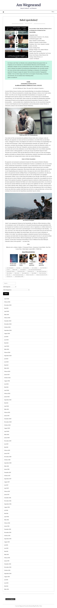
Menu (53, 11)
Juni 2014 (6, 583)
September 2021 (7, 399)
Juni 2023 (6, 361)
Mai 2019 (6, 447)
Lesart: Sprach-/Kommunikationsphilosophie (35, 269)
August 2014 (7, 576)
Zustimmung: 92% (9, 276)
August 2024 (7, 333)
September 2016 (7, 504)
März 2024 (6, 349)
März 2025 (6, 314)
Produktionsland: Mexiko (21, 271)
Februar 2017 (7, 491)
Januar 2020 (7, 437)
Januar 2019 (6, 453)
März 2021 (6, 409)
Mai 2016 (6, 513)
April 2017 (6, 488)
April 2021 (6, 406)
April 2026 (6, 298)
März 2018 (6, 466)
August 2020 (7, 428)
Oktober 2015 (7, 535)
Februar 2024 (7, 352)
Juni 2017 (6, 485)
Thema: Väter (8, 274)
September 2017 (7, 478)
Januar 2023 (6, 374)
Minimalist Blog (32, 606)
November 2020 (8, 422)
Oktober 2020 (7, 425)
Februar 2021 (7, 412)
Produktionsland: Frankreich (11, 271)
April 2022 (6, 390)
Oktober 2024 (7, 327)
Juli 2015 (6, 545)
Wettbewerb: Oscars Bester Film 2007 (41, 274)
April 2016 (6, 516)
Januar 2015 (6, 560)
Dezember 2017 (7, 472)
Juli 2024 (6, 336)
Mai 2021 (6, 403)
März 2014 (6, 589)
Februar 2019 (7, 450)
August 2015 (7, 542)
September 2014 (7, 573)
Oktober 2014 (7, 570)
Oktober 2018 (7, 459)
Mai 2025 (6, 308)
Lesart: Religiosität (23, 269)
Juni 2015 (6, 548)
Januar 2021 (6, 415)
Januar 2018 (6, 469)
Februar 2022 (7, 393)
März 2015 (6, 554)
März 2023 (6, 368)
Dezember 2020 (7, 418)
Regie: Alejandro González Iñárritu (41, 271)
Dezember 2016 (7, 497)
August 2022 (7, 380)
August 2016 (7, 507)
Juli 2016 (6, 510)
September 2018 (7, 463)
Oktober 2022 (7, 377)
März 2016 (6, 519)
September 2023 (7, 355)
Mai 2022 (6, 387)
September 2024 (8, 330)
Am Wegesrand (28, 5)
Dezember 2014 (7, 564)
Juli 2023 (6, 358)
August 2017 (7, 482)
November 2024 (7, 324)
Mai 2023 (6, 365)
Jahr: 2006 (8, 269)
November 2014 (7, 567)
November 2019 (7, 440)
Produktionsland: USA (31, 271)
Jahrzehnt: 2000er (14, 269)
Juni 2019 (6, 444)
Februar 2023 (7, 371)
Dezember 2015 (7, 529)
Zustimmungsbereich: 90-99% (19, 276)
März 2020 (6, 434)
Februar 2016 (7, 523)
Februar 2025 (7, 317)
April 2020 (6, 431)
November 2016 (7, 500)
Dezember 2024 (7, 321)
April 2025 (6, 311)
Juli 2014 (6, 579)
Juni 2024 (6, 339)
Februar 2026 (7, 302)
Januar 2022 (7, 396)
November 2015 (7, 532)
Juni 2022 (6, 384)
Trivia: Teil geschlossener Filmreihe (18, 274)
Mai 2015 (6, 551)
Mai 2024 (6, 343)
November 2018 (7, 456)
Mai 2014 (6, 586)
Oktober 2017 (7, 475)
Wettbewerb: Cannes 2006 (29, 274)
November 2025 (7, 305)
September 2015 (7, 538)
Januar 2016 (6, 526)
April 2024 (6, 346)
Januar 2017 (6, 494)
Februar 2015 (7, 557)
